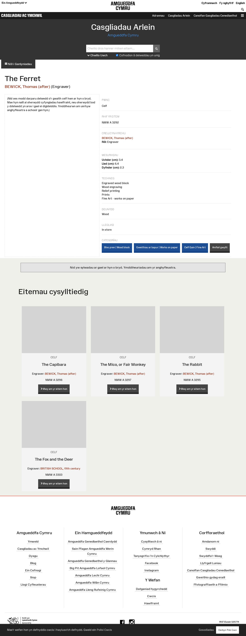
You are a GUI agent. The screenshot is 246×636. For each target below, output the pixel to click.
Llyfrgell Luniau (210, 563)
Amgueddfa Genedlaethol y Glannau (92, 561)
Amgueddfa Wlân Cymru (92, 582)
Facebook (151, 563)
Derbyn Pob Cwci (227, 630)
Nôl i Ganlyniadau (19, 64)
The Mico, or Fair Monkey (123, 364)
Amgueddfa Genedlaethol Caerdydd (92, 541)
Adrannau (158, 15)
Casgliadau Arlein (179, 15)
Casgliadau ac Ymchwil (21, 15)
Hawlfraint (151, 603)
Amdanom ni (210, 541)
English (240, 3)
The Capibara (54, 364)
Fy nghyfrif (226, 3)
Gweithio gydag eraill (210, 577)
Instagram (151, 570)
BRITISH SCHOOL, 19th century (60, 468)
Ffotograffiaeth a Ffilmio (211, 584)
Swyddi (211, 548)
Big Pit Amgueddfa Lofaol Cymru (92, 568)
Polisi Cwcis (104, 629)
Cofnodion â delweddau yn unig (139, 55)
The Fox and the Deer (54, 459)
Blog (33, 563)
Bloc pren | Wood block (117, 247)
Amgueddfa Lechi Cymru (92, 575)
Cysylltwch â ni (151, 541)
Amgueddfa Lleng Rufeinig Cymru (92, 589)
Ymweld (33, 541)
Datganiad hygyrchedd (151, 589)
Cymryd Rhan (151, 548)
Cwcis (151, 596)
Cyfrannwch (209, 3)
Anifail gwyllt (219, 247)
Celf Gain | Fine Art (195, 247)
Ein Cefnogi (33, 570)
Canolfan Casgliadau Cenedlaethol (210, 570)
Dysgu (33, 556)
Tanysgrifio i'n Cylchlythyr (151, 556)
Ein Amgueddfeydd (13, 2)
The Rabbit (192, 364)
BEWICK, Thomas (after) (27, 86)
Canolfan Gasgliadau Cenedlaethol (215, 15)
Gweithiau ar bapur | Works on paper (157, 247)
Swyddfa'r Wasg (210, 556)
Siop (33, 577)
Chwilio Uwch (99, 55)
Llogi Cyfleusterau (33, 584)
